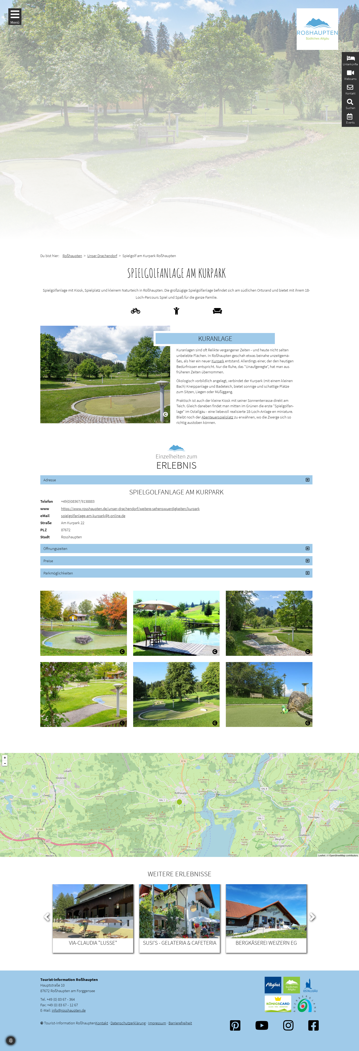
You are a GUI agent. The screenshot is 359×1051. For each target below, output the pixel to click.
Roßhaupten (72, 255)
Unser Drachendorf (102, 255)
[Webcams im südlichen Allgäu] (350, 74)
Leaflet (321, 855)
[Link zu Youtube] (261, 1025)
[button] (176, 479)
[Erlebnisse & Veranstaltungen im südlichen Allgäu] (349, 118)
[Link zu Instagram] (288, 1025)
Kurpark (217, 360)
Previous (46, 916)
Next (312, 916)
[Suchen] (349, 103)
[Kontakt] (349, 88)
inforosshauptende (69, 1010)
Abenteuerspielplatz (217, 417)
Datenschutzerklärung (128, 1022)
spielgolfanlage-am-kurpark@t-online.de (93, 515)
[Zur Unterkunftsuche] (350, 59)
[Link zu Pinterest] (235, 1025)
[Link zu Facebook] (313, 1025)
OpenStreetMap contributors (343, 855)
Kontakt (101, 1022)
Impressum (157, 1022)
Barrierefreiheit (180, 1022)
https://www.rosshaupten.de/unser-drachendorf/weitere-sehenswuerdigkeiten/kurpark (130, 508)
